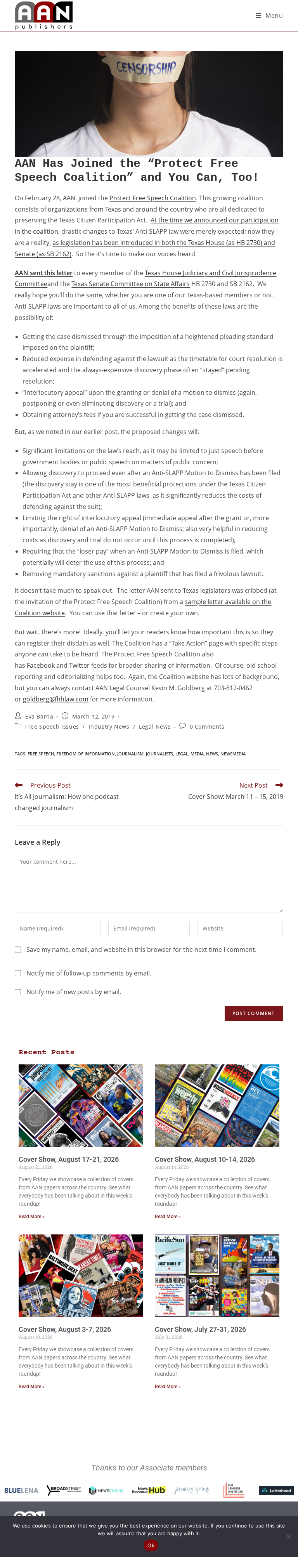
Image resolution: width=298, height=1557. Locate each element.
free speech (41, 754)
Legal (181, 754)
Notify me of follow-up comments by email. (88, 973)
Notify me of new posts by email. (73, 992)
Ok (150, 1545)
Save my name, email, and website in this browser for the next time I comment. (141, 949)
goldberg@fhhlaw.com (55, 699)
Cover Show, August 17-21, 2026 (69, 1159)
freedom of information (85, 754)
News (212, 754)
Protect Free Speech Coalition (152, 198)
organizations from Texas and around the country (120, 209)
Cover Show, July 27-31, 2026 (200, 1329)
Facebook (41, 665)
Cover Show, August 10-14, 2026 (205, 1159)
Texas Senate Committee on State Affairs (130, 283)
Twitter (79, 665)
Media (197, 754)
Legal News (155, 726)
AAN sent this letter (44, 273)
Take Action (188, 643)
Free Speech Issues (52, 726)
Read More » (32, 1216)
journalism (130, 754)
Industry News (109, 726)
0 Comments (207, 726)
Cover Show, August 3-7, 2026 (65, 1329)
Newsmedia (233, 754)
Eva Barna (39, 716)
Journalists (159, 754)
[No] (288, 1536)
